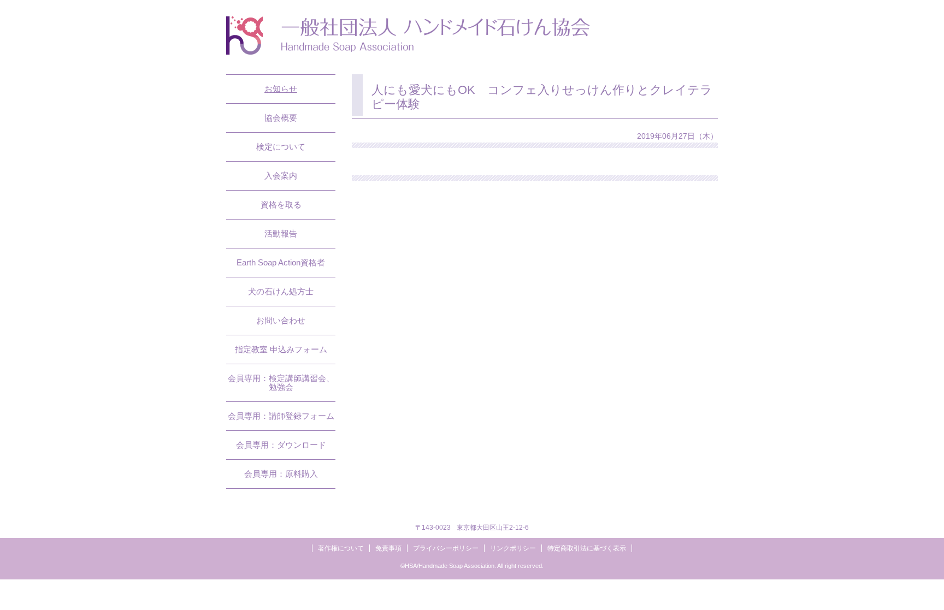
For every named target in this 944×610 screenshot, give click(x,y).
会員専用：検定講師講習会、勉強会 (281, 383)
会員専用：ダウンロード (281, 444)
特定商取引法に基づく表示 (586, 548)
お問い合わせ (280, 320)
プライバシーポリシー (446, 548)
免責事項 (388, 548)
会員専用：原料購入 (281, 473)
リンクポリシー (513, 548)
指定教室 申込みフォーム (281, 349)
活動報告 (280, 233)
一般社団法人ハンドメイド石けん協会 (408, 35)
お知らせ (280, 88)
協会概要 (280, 117)
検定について (280, 146)
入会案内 (280, 175)
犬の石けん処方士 (281, 291)
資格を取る (281, 204)
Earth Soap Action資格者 (281, 262)
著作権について (341, 548)
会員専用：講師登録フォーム (281, 416)
